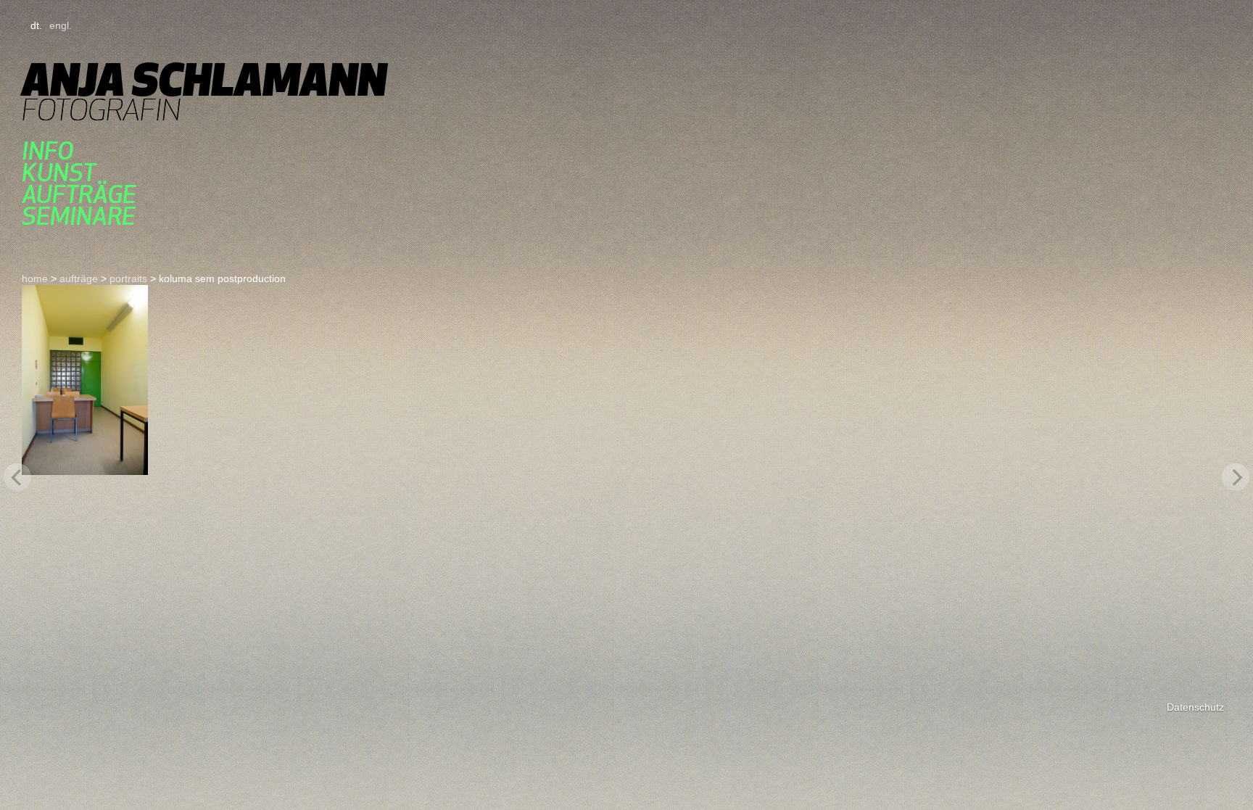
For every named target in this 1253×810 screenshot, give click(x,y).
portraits (128, 278)
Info (47, 151)
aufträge (79, 194)
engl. (60, 25)
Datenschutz (1195, 707)
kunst (59, 173)
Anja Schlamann (204, 79)
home (35, 278)
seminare (79, 216)
